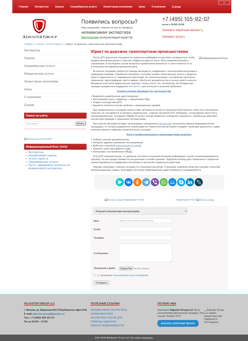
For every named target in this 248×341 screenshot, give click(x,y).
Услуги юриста (38, 158)
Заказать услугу (173, 36)
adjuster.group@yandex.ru (49, 313)
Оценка (59, 6)
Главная (23, 6)
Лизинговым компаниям (117, 6)
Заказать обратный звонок (181, 30)
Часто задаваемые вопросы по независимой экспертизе (49, 166)
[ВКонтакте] (129, 182)
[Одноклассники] (137, 182)
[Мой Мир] (172, 182)
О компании (158, 6)
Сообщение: (101, 253)
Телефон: (99, 237)
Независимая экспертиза (109, 309)
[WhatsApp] (164, 182)
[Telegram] (146, 182)
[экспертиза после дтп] (38, 138)
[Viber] (155, 182)
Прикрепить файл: (105, 268)
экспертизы (165, 123)
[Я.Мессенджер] (120, 182)
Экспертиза (42, 6)
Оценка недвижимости (107, 325)
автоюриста (135, 86)
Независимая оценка (42, 155)
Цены (142, 6)
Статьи (176, 6)
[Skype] (181, 182)
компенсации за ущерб (128, 145)
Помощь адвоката (103, 321)
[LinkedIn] (190, 182)
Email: (97, 229)
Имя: (96, 220)
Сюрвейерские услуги (83, 6)
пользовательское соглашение (130, 275)
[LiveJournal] (199, 182)
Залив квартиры (102, 313)
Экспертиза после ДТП (106, 317)
